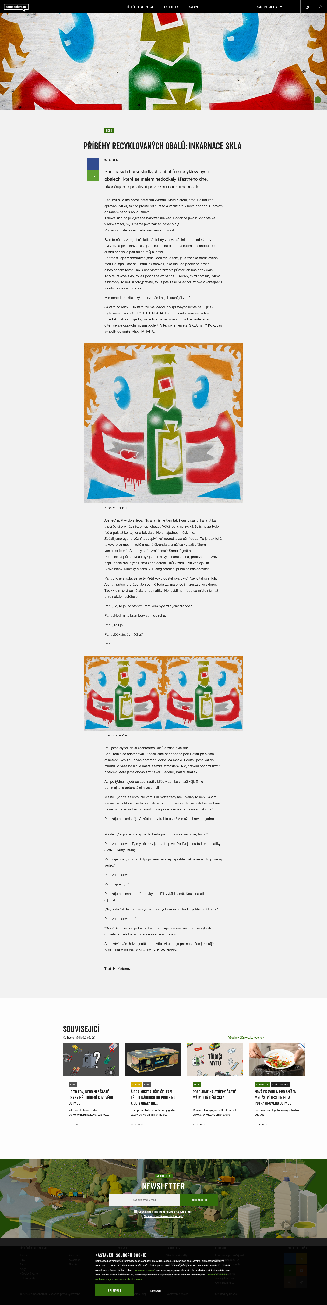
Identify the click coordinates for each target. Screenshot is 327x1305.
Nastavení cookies (144, 1270)
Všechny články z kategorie (245, 1037)
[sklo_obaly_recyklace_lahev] (163, 423)
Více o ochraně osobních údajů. (163, 1216)
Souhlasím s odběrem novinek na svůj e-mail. (165, 1214)
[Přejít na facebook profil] (294, 6)
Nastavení (155, 1290)
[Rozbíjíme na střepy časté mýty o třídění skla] (215, 1059)
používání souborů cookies (128, 1279)
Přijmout (114, 1290)
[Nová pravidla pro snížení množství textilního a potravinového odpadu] (277, 1059)
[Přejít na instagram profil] (307, 6)
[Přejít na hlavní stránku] (26, 6)
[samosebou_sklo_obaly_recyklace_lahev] (163, 693)
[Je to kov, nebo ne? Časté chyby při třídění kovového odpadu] (91, 1059)
